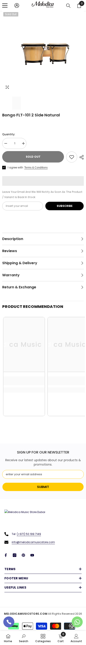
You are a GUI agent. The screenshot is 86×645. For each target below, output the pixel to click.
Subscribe (65, 206)
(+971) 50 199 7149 (29, 534)
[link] (24, 380)
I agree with (15, 167)
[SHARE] (80, 157)
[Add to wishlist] (71, 157)
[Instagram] (14, 555)
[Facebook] (6, 555)
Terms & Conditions (36, 167)
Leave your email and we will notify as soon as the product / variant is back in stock (42, 194)
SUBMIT (43, 487)
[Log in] (17, 5)
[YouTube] (32, 555)
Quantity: (8, 134)
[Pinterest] (23, 555)
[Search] (68, 5)
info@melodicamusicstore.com (33, 542)
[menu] (4, 5)
